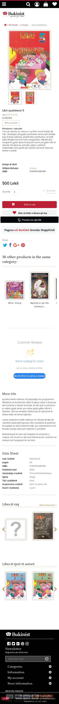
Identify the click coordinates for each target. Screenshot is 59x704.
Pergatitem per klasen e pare (43, 603)
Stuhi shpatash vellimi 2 (16, 544)
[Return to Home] (5, 25)
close (5, 698)
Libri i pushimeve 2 (16, 603)
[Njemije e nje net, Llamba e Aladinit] (39, 285)
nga (3, 115)
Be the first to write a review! (29, 375)
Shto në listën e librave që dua (32, 213)
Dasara (33, 168)
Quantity (6, 192)
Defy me (43, 543)
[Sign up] (46, 659)
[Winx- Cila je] (14, 285)
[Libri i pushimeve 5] (15, 97)
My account (16, 678)
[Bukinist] (13, 14)
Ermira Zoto (12, 115)
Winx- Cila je (14, 303)
